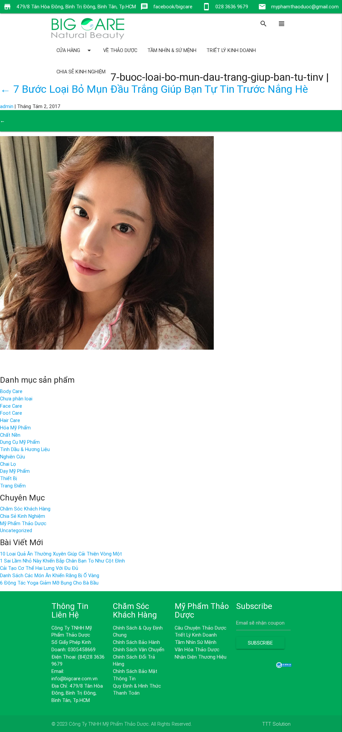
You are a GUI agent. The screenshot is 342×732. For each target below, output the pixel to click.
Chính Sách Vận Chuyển (138, 649)
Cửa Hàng (74, 50)
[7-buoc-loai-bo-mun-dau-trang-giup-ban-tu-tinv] (107, 348)
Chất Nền (10, 435)
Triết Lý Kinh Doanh (231, 50)
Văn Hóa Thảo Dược (197, 649)
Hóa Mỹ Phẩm (15, 427)
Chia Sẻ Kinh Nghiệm (81, 71)
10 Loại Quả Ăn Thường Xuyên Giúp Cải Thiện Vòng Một (61, 554)
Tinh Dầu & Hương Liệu (25, 449)
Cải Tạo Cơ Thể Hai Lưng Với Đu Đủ (39, 568)
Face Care (11, 406)
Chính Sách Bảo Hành (136, 642)
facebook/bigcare (172, 6)
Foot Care (11, 413)
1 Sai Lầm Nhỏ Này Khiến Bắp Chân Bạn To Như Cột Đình (62, 561)
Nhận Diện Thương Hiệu (200, 657)
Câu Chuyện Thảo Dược (200, 628)
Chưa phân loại (16, 398)
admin (6, 106)
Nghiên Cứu (12, 456)
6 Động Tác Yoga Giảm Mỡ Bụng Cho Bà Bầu (49, 583)
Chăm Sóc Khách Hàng (25, 508)
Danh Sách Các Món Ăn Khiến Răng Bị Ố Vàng (49, 575)
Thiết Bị (8, 478)
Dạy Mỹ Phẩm (15, 471)
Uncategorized (16, 530)
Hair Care (10, 420)
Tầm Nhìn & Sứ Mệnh (171, 50)
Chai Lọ (8, 464)
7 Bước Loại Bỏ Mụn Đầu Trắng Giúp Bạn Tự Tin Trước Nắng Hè (154, 88)
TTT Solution (276, 724)
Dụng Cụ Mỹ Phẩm (20, 442)
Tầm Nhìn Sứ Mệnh (195, 642)
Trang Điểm (13, 485)
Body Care (11, 391)
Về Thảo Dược (120, 50)
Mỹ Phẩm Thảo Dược (23, 523)
